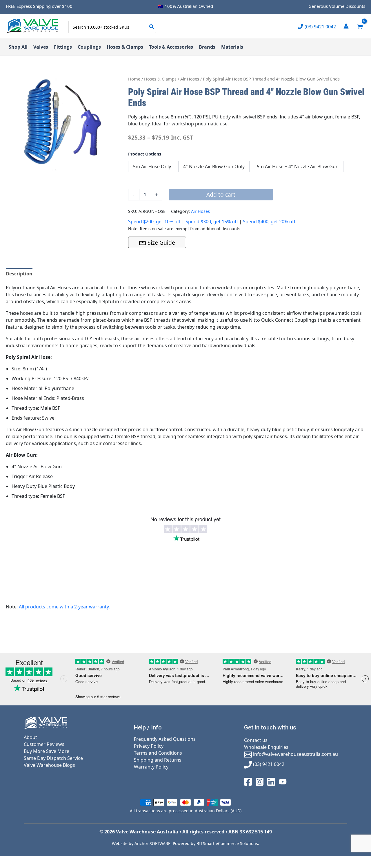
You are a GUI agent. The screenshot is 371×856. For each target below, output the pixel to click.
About (30, 737)
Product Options (144, 154)
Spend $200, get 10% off (154, 221)
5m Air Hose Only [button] (152, 166)
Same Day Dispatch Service (53, 758)
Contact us (256, 740)
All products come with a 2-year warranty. (64, 606)
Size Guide (161, 242)
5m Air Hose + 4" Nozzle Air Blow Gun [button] (298, 166)
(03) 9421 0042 (268, 764)
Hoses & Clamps (160, 79)
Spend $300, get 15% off (212, 221)
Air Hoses (189, 79)
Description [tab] (19, 273)
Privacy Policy (148, 746)
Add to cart (220, 194)
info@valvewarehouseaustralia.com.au (295, 754)
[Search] (152, 27)
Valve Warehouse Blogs (49, 765)
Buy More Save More (46, 751)
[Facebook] (248, 781)
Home (134, 79)
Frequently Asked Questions (165, 739)
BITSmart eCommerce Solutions (227, 843)
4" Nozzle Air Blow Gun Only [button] (214, 166)
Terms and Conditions (158, 753)
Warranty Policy (151, 767)
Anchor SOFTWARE (152, 843)
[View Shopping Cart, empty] (359, 26)
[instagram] (259, 781)
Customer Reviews (44, 744)
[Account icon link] (346, 26)
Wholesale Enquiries (266, 747)
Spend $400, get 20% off (269, 221)
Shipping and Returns (157, 760)
